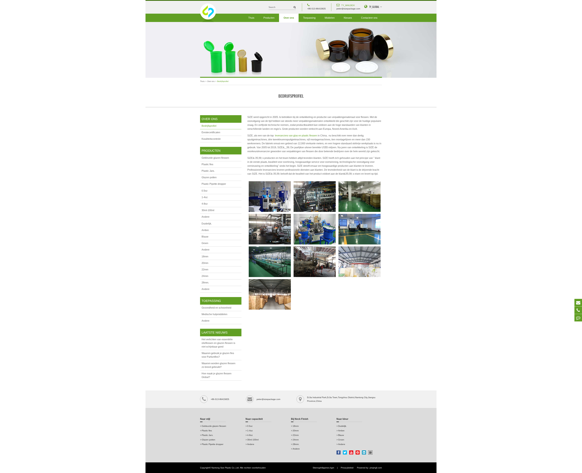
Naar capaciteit (254, 419)
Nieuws (348, 18)
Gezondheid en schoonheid (216, 307)
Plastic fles (207, 164)
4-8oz (205, 203)
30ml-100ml (208, 210)
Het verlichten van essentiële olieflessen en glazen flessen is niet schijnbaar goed (218, 343)
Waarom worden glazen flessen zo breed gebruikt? (218, 365)
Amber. (205, 230)
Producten (268, 18)
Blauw (205, 236)
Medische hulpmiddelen (214, 314)
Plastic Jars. (208, 171)
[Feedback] (578, 317)
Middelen (330, 18)
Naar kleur (342, 419)
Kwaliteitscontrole (211, 139)
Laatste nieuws (214, 332)
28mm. (205, 282)
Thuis (251, 18)
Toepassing (309, 18)
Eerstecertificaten (211, 132)
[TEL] (578, 310)
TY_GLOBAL (374, 6)
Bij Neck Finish (299, 419)
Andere (205, 217)
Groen (205, 243)
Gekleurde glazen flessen (215, 158)
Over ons (289, 18)
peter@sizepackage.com (348, 7)
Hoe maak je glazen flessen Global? (216, 375)
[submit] (293, 7)
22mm (205, 269)
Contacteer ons (369, 18)
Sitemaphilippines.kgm (323, 467)
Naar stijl (205, 419)
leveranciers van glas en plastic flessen (296, 135)
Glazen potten (209, 177)
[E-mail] (578, 302)
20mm (205, 263)
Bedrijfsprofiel (223, 81)
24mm (205, 276)
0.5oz (204, 190)
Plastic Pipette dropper (214, 184)
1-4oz (205, 197)
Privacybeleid (347, 467)
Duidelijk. (207, 223)
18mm (205, 256)
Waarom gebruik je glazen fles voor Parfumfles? (218, 355)
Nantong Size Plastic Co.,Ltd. (225, 467)
